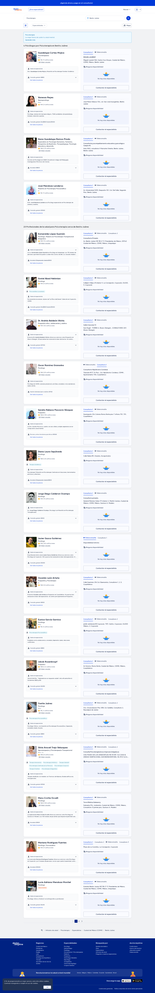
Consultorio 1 (88, 52)
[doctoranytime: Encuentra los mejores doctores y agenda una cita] (41, 930)
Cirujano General (69, 965)
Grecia (79, 972)
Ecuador (101, 972)
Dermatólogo (68, 948)
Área (97, 948)
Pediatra (66, 954)
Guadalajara (40, 950)
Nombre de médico (101, 946)
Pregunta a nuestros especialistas (106, 954)
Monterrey (39, 948)
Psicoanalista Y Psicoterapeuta (73, 952)
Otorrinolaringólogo (70, 963)
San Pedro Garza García (43, 961)
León (37, 954)
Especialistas (76, 930)
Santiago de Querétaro (43, 958)
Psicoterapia (65, 930)
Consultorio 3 (124, 842)
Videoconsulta (134, 952)
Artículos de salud (52, 930)
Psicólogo (67, 946)
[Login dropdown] (138, 9)
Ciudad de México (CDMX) (93, 930)
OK (47, 987)
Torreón (38, 959)
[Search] (128, 18)
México (89, 972)
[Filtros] (26, 25)
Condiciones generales (106, 988)
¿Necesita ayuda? (135, 950)
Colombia (95, 972)
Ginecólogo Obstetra (70, 958)
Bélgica (84, 972)
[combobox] (54, 18)
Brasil (115, 972)
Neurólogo (67, 959)
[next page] (81, 921)
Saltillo (38, 963)
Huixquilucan (40, 956)
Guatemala (108, 972)
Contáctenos (133, 946)
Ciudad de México (41, 946)
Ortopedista (68, 961)
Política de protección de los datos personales (128, 988)
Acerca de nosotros (136, 948)
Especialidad (100, 950)
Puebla (38, 952)
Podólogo (67, 950)
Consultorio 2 (113, 233)
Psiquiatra (67, 956)
